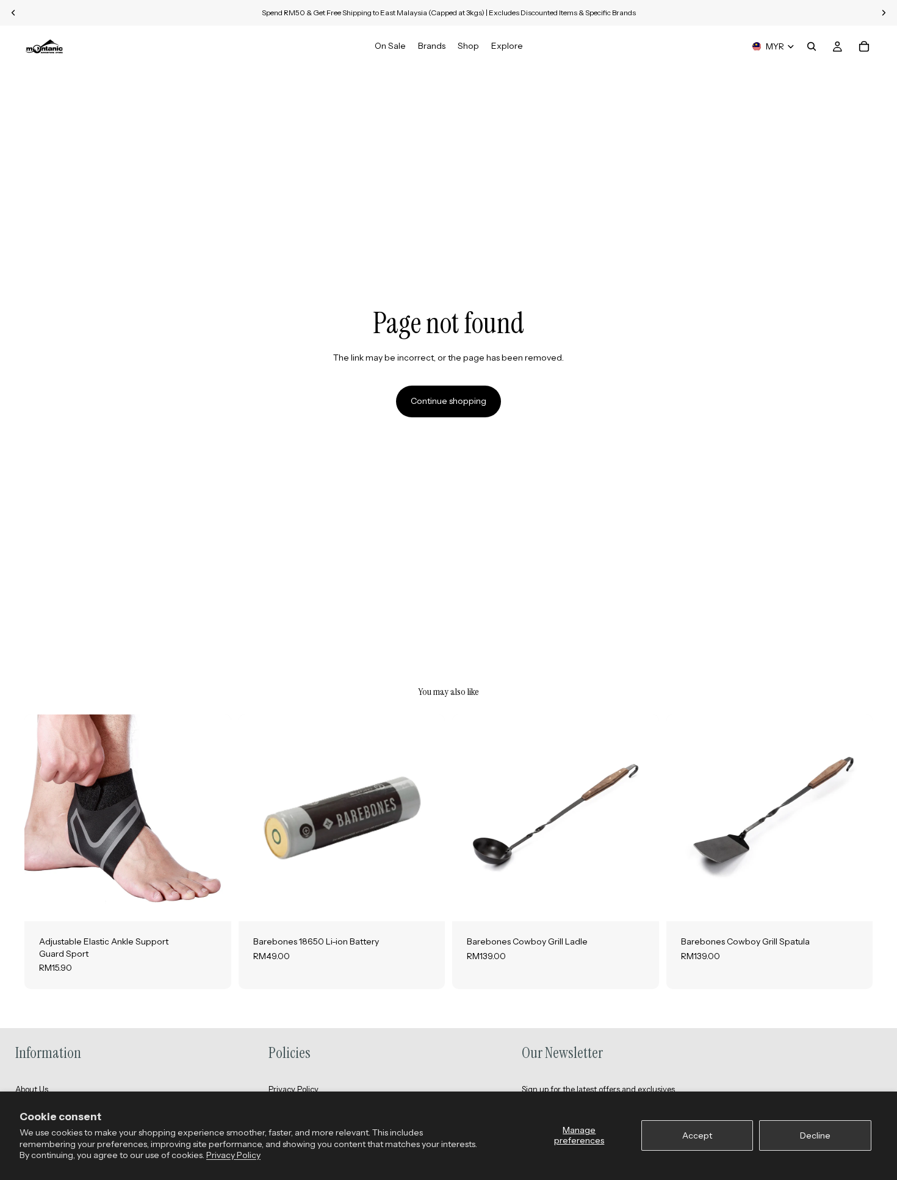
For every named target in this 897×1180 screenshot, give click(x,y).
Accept (697, 1135)
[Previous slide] (42, 817)
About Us (31, 1089)
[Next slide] (213, 817)
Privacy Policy (233, 1154)
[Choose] (212, 902)
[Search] (811, 46)
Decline (815, 1135)
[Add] (426, 902)
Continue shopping (448, 400)
